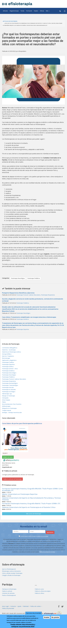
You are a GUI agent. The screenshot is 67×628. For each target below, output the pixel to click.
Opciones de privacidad (33, 613)
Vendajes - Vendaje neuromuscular (12, 412)
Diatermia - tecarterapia (9, 350)
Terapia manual (6, 410)
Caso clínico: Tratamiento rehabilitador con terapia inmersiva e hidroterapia (29, 317)
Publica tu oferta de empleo (43, 591)
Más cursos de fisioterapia (33, 514)
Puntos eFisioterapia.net (9, 595)
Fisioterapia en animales (9, 389)
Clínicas (42, 11)
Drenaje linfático (6, 354)
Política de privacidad (8, 608)
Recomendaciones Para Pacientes (11, 404)
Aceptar (46, 617)
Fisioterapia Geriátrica (22, 319)
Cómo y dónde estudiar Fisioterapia (12, 573)
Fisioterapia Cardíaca (8, 362)
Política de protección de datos (47, 552)
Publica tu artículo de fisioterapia (12, 479)
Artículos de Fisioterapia (10, 21)
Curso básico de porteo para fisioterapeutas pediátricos (22, 423)
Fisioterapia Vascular (8, 387)
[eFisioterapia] (17, 4)
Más (47, 11)
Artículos (5, 11)
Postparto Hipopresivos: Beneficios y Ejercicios (18, 293)
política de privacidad (42, 536)
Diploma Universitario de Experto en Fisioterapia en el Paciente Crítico (28, 507)
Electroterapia (6, 358)
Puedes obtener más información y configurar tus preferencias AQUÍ (23, 625)
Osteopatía (5, 398)
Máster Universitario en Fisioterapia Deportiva (19, 494)
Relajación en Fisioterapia (9, 408)
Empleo (36, 11)
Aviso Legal (5, 606)
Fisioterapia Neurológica (18, 278)
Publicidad (26, 606)
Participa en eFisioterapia (9, 589)
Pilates (4, 402)
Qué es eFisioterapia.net (9, 569)
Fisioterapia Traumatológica (10, 385)
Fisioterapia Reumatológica (10, 383)
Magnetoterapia (14, 11)
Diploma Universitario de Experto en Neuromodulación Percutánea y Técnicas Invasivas (31, 499)
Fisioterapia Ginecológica (9, 373)
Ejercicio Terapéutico (8, 356)
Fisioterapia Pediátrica (33, 278)
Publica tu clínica (39, 593)
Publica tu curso (39, 589)
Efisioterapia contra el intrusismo (11, 571)
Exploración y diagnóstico (9, 360)
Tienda (22, 11)
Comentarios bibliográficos (9, 348)
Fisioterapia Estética (7, 366)
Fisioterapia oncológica (8, 391)
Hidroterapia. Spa (7, 394)
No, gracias (55, 617)
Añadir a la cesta (8, 457)
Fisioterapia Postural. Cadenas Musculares (28, 295)
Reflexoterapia (6, 406)
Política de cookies (35, 606)
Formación (29, 11)
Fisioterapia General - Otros (10, 368)
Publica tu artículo (7, 591)
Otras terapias (6, 400)
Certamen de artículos (8, 593)
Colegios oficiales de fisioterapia (11, 575)
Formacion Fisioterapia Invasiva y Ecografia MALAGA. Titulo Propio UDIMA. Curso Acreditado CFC (32, 489)
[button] (64, 11)
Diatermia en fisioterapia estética (11, 352)
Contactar (13, 606)
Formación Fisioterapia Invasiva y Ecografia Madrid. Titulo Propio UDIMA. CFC (31, 503)
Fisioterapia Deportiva (22, 329)
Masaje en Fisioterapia (8, 396)
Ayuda (19, 606)
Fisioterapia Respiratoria (48, 295)
